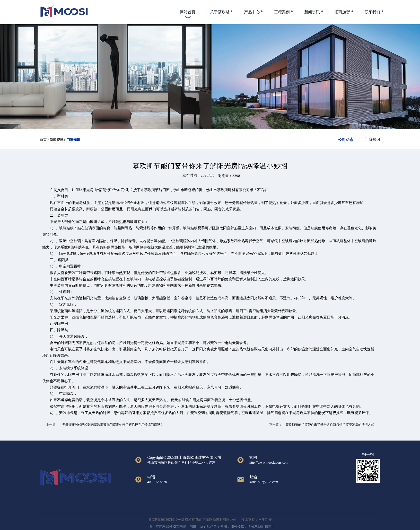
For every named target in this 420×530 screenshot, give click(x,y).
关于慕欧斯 (219, 12)
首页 (43, 139)
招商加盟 (342, 12)
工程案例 (282, 12)
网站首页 (187, 12)
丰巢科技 (265, 519)
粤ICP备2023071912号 (164, 519)
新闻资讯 (312, 12)
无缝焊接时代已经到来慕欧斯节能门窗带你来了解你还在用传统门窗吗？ (112, 424)
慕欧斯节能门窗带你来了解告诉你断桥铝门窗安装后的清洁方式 (330, 424)
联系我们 (372, 12)
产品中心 (252, 12)
